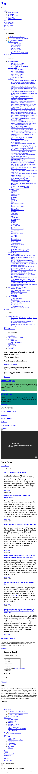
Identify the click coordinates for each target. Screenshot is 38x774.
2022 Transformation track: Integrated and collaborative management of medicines (23, 144)
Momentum (14, 232)
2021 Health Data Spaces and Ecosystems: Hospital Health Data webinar (23, 158)
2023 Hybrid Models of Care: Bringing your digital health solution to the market (23, 130)
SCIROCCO (15, 230)
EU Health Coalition (17, 293)
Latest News (11, 336)
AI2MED (14, 200)
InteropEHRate (15, 219)
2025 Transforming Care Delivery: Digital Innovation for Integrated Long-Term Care (23, 109)
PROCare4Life (15, 225)
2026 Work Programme (14, 316)
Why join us (6, 394)
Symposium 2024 (16, 43)
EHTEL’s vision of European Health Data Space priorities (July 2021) (23, 281)
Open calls (14, 340)
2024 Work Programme (17, 71)
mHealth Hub (15, 211)
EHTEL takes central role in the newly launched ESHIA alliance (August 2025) (22, 261)
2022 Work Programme (17, 74)
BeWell (13, 199)
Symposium (7, 30)
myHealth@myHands (17, 203)
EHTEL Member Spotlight (15, 337)
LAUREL (14, 197)
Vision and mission (13, 12)
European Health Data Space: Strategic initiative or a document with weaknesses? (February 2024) (23, 274)
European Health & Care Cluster (20, 249)
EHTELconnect (12, 296)
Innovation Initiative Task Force (20, 251)
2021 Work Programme (17, 76)
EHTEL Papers (12, 345)
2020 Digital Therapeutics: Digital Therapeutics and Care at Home (20, 180)
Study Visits (14, 304)
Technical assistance (17, 298)
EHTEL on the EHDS (14, 254)
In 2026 (6, 309)
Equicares (14, 195)
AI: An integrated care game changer (15, 472)
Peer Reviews (15, 300)
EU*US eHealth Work (17, 244)
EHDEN (13, 221)
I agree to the (15, 668)
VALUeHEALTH (16, 243)
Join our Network (9, 638)
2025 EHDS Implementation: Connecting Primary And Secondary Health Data (22, 101)
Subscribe (10, 348)
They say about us (9, 23)
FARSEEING (15, 238)
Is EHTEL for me (9, 22)
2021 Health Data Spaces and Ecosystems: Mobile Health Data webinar (23, 155)
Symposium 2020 (16, 49)
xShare (13, 192)
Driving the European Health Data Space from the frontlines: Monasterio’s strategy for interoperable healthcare (19, 611)
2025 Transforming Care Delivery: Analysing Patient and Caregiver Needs (24, 116)
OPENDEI (14, 213)
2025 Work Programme (17, 69)
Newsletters (11, 347)
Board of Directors (13, 15)
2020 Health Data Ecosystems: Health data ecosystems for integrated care (23, 177)
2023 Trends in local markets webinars (22, 128)
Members (6, 20)
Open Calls (11, 339)
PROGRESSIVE (16, 240)
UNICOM (14, 208)
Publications (11, 344)
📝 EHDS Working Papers (15, 40)
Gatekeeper (14, 214)
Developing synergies (17, 64)
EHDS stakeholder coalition (19, 292)
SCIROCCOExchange (17, 229)
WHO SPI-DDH (16, 289)
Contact (6, 27)
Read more (7, 377)
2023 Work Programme (17, 72)
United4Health (15, 246)
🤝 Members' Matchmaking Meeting (18, 38)
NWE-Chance (15, 241)
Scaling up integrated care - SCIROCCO (22, 186)
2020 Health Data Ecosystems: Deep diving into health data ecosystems (23, 168)
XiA (12, 202)
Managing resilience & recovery (20, 66)
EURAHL (14, 295)
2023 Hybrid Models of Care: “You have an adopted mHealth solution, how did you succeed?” (23, 134)
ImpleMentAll (15, 236)
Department (7, 755)
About (6, 11)
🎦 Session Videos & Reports (16, 37)
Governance (11, 14)
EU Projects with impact (18, 63)
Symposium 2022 (16, 46)
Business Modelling (16, 303)
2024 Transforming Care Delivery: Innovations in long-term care (21, 125)
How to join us (8, 25)
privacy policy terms (19, 668)
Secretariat (11, 17)
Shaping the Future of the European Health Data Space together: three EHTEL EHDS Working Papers (23, 257)
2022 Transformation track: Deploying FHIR (23, 147)
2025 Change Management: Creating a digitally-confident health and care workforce (23, 112)
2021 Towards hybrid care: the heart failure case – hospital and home (23, 164)
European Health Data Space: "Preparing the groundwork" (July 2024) (23, 270)
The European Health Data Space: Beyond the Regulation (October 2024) (24, 264)
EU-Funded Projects (13, 189)
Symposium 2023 (16, 45)
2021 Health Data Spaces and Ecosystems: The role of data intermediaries (23, 152)
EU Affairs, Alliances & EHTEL (17, 287)
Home (6, 751)
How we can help (13, 61)
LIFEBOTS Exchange (17, 210)
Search (6, 752)
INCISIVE (14, 216)
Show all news (5, 466)
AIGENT (14, 191)
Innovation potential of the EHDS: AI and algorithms (20, 524)
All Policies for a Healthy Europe (20, 290)
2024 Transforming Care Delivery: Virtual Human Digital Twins (23, 119)
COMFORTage (15, 194)
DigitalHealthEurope (17, 233)
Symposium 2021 (16, 48)
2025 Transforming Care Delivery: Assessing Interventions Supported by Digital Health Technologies (23, 105)
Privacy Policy (8, 760)
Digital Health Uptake (17, 206)
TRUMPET (14, 218)
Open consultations (16, 342)
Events (6, 327)
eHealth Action (15, 248)
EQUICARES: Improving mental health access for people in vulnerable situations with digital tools (19, 556)
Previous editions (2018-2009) (19, 53)
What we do (7, 54)
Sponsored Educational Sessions (20, 307)
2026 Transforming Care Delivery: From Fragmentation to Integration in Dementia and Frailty (24, 93)
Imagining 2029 (12, 68)
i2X (12, 205)
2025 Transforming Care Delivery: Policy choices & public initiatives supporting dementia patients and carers (22, 98)
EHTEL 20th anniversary (15, 19)
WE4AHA (14, 235)
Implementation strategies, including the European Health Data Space (22, 321)
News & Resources (9, 329)
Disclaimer (7, 758)
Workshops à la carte (17, 306)
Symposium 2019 (16, 51)
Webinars (10, 79)
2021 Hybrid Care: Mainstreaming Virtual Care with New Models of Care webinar (23, 161)
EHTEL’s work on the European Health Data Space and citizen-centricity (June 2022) (24, 278)
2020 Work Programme (17, 77)
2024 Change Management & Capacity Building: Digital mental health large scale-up (23, 122)
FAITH (13, 227)
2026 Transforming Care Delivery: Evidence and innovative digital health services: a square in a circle (24, 88)
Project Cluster (12, 252)
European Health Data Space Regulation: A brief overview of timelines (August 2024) (23, 267)
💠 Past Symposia (13, 42)
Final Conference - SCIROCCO (20, 188)
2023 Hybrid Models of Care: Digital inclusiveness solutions (21, 138)
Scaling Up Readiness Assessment (20, 301)
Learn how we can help (10, 364)
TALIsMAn (14, 224)
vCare (13, 222)
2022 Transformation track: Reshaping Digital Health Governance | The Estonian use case (24, 149)
